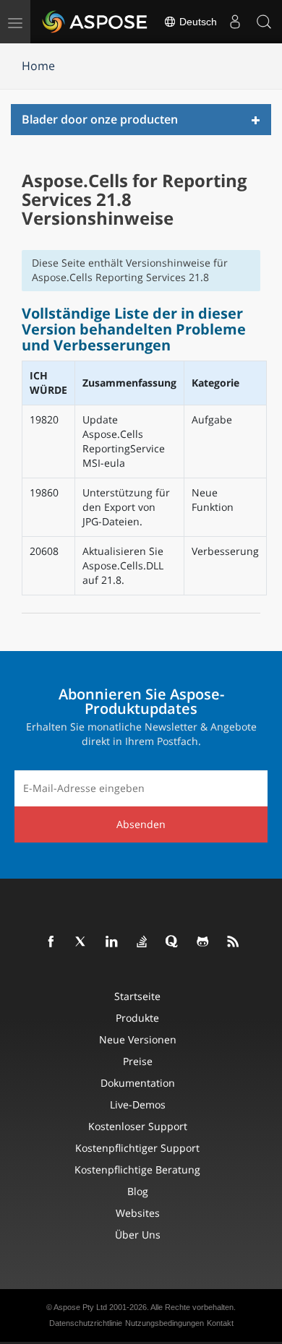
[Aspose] (95, 21)
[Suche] (264, 21)
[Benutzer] (235, 21)
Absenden (141, 824)
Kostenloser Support (137, 1126)
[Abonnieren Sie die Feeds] (233, 942)
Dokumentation (138, 1083)
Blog (137, 1191)
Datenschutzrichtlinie (85, 1323)
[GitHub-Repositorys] (203, 942)
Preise (138, 1061)
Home (38, 66)
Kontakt (220, 1323)
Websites (138, 1213)
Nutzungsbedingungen (164, 1323)
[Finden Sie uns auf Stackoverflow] (142, 942)
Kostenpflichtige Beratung (137, 1169)
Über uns (138, 1234)
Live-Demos (138, 1104)
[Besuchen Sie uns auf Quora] (172, 942)
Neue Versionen (137, 1039)
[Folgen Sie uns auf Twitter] (81, 942)
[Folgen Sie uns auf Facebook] (51, 942)
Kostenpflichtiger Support (137, 1148)
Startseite (137, 996)
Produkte (137, 1018)
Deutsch (196, 21)
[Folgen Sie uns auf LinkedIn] (112, 942)
